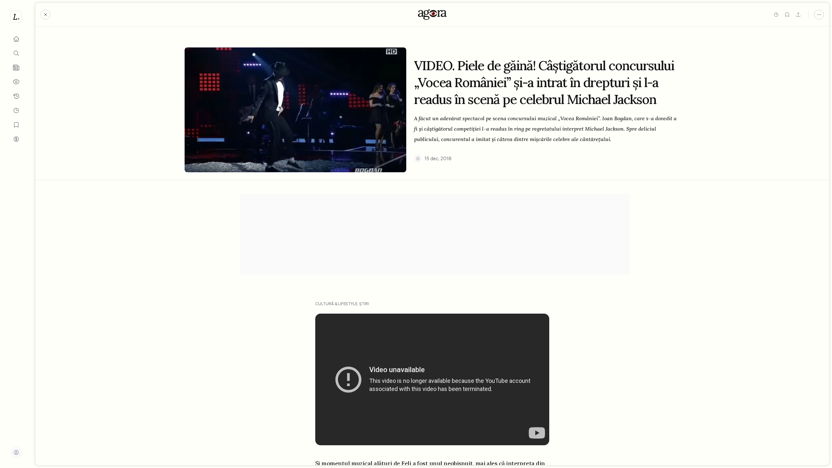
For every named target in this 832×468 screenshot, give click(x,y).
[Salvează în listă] (787, 14)
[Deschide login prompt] (16, 452)
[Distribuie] (798, 14)
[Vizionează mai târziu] (776, 14)
